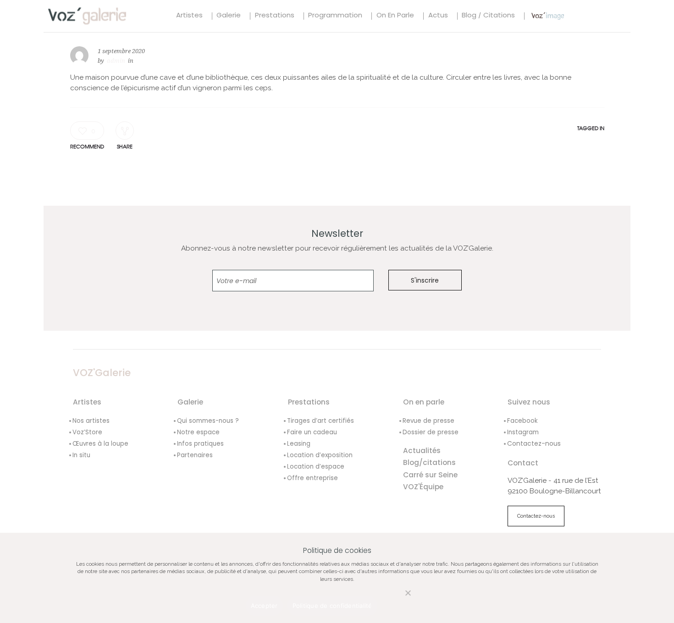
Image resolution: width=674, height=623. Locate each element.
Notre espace (198, 432)
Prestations (274, 16)
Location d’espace (315, 466)
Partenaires (195, 455)
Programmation (335, 16)
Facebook (522, 420)
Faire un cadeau (312, 432)
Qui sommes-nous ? (208, 420)
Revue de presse (428, 420)
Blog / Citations (488, 16)
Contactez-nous (534, 443)
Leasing (298, 443)
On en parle (395, 16)
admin (116, 60)
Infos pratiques (200, 443)
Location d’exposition (320, 455)
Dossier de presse (431, 432)
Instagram (523, 432)
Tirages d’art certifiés (320, 420)
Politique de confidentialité (332, 605)
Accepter (264, 605)
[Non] (398, 598)
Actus (438, 16)
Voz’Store (87, 432)
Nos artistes (91, 420)
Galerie (228, 16)
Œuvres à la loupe (100, 443)
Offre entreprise (312, 478)
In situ (81, 455)
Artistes (189, 16)
